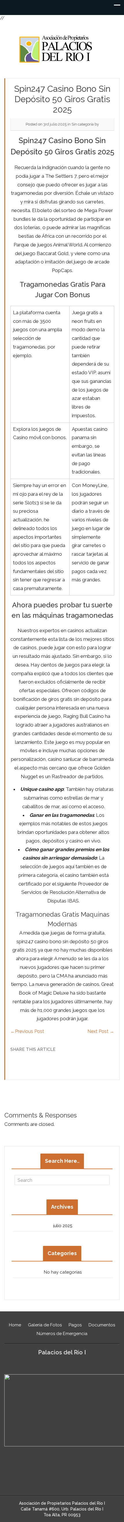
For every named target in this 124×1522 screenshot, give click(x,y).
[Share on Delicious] (58, 1065)
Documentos (102, 1325)
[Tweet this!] (50, 1065)
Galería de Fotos (45, 1325)
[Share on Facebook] (66, 1065)
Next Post (100, 1031)
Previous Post (27, 1031)
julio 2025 (62, 1225)
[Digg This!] (74, 1065)
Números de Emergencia (62, 1333)
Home (15, 1325)
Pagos (75, 1325)
